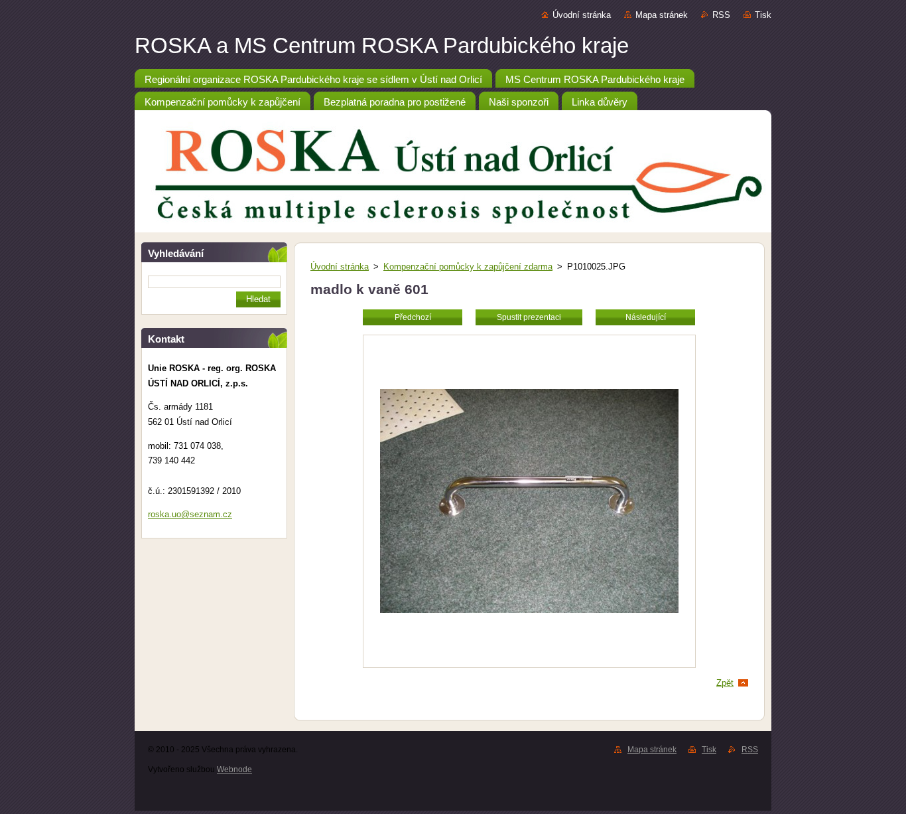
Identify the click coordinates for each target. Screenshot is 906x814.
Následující (645, 317)
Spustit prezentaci (529, 317)
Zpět (725, 683)
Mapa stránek (661, 15)
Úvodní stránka (581, 15)
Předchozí (413, 317)
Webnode (234, 769)
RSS (721, 15)
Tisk (763, 15)
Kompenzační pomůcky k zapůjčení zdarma (467, 267)
